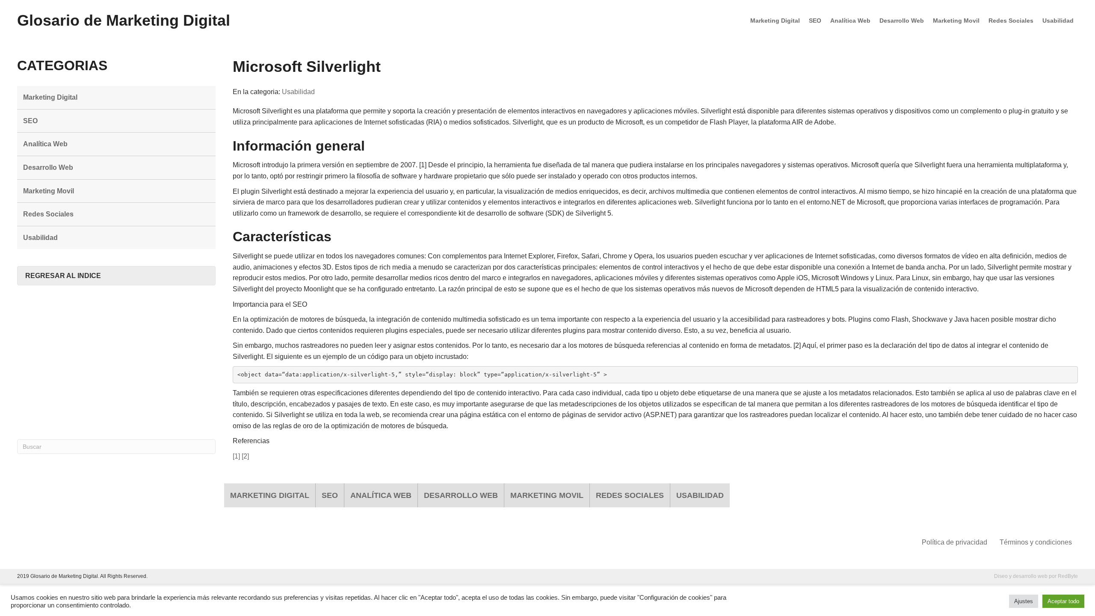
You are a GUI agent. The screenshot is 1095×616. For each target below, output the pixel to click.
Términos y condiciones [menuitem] (1036, 542)
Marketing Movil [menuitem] (956, 20)
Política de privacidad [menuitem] (954, 542)
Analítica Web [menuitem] (850, 20)
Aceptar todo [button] (1063, 601)
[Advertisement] (116, 362)
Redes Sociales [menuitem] (1010, 20)
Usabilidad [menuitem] (1058, 20)
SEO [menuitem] (815, 20)
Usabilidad (298, 91)
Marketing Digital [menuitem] (775, 20)
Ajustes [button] (1023, 601)
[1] (236, 456)
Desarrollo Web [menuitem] (901, 20)
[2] (245, 456)
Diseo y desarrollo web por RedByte (1036, 576)
